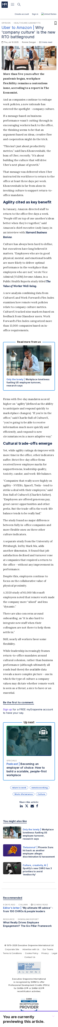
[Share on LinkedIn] (21, 806)
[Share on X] (26, 806)
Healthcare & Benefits (27, 23)
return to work (19, 787)
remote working (39, 787)
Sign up (7, 709)
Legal (54, 953)
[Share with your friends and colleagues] (32, 806)
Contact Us (29, 957)
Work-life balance (23, 794)
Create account (22, 14)
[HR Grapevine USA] (4, 4)
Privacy (45, 953)
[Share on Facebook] (37, 806)
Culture (41, 794)
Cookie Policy (31, 953)
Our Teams (48, 949)
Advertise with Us (30, 949)
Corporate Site (12, 949)
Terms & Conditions (12, 953)
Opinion (6, 23)
